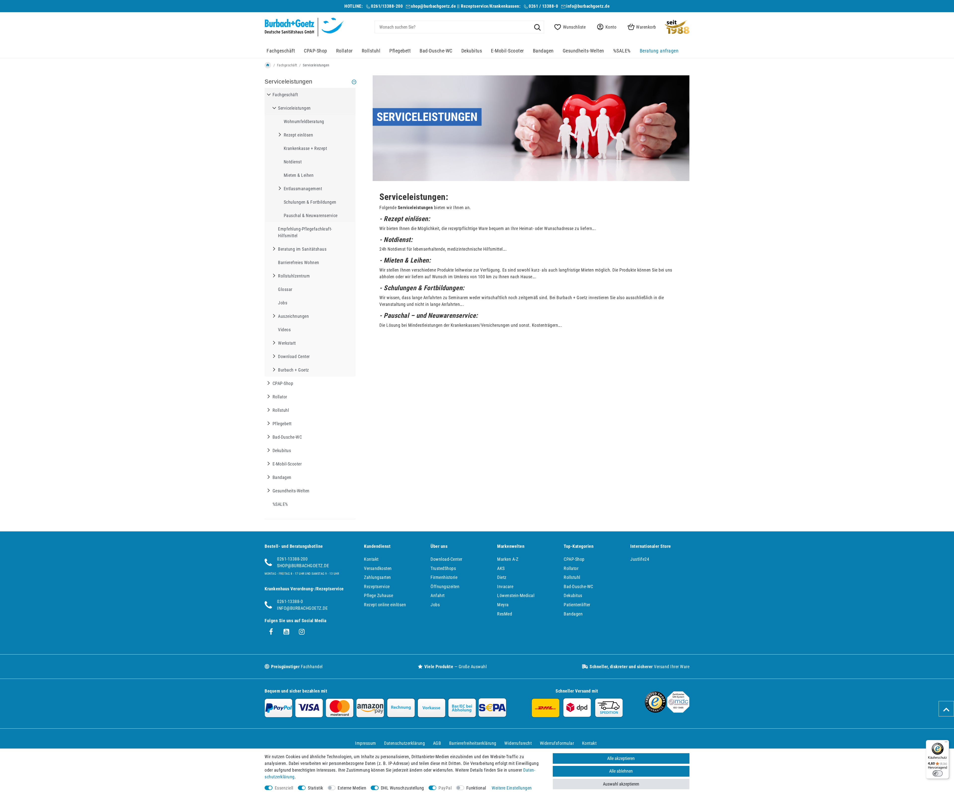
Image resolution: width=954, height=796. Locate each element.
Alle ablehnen (621, 771)
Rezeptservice (377, 586)
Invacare (505, 586)
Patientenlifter (577, 604)
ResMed (504, 613)
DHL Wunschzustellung (402, 788)
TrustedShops (443, 568)
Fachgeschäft (281, 51)
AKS (501, 568)
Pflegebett (400, 51)
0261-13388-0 (290, 601)
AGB (437, 743)
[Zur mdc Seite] (678, 711)
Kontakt (371, 559)
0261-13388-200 (292, 559)
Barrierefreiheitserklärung (472, 743)
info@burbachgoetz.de (588, 6)
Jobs (435, 604)
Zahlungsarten (377, 577)
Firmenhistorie (444, 577)
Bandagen (543, 51)
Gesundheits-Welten (583, 51)
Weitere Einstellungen (512, 788)
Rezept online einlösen (385, 604)
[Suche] (537, 27)
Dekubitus (471, 51)
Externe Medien (352, 788)
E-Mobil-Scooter (507, 51)
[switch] (938, 773)
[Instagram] (301, 631)
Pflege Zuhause (378, 595)
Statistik (315, 788)
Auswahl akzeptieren (621, 784)
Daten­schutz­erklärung (404, 743)
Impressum (365, 743)
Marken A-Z (507, 559)
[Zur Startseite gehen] (268, 65)
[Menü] (946, 743)
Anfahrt (438, 595)
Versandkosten (378, 568)
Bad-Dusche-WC (436, 51)
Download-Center (446, 559)
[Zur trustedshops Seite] (655, 711)
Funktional (476, 788)
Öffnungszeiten (445, 586)
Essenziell (284, 788)
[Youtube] (286, 631)
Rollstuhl (371, 51)
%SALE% (622, 51)
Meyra (503, 604)
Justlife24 (639, 559)
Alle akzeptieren (621, 758)
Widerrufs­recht (518, 743)
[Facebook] (271, 631)
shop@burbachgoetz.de (433, 6)
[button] (605, 27)
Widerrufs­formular (557, 743)
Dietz (502, 577)
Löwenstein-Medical (515, 595)
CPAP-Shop (315, 51)
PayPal (445, 788)
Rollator (344, 51)
